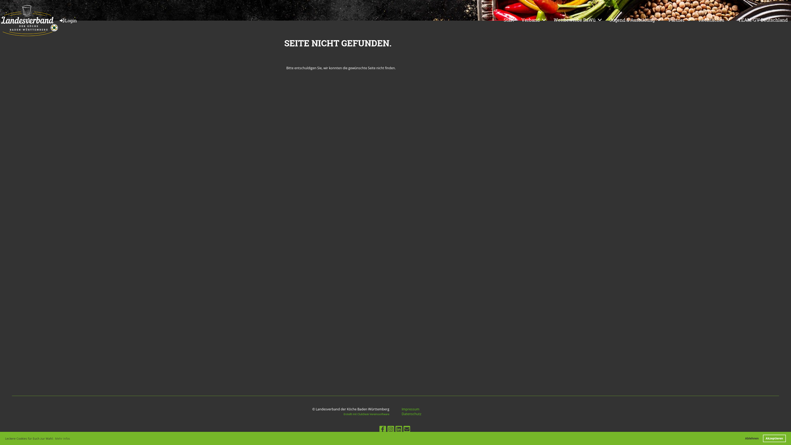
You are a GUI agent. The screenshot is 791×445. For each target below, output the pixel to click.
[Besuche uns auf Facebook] (382, 429)
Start (509, 20)
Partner (677, 20)
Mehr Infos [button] (62, 438)
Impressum (410, 409)
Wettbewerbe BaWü (575, 20)
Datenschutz (411, 414)
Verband (530, 20)
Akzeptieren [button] (774, 438)
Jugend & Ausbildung (632, 20)
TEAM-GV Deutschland (763, 20)
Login (71, 20)
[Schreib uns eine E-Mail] (407, 429)
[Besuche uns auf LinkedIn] (399, 429)
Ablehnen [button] (752, 438)
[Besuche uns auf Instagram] (390, 429)
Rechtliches (711, 20)
